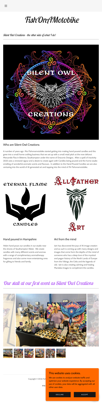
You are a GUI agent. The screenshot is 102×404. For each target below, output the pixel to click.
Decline (60, 395)
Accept (84, 395)
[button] (5, 5)
